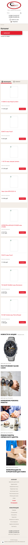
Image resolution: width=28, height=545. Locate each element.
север (14, 498)
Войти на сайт (15, 19)
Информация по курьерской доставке (16, 471)
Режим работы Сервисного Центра (9, 436)
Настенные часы (14, 491)
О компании (14, 512)
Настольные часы (14, 493)
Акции (14, 500)
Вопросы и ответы (14, 519)
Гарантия (14, 517)
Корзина (15, 21)
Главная (14, 510)
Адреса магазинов (14, 524)
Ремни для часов (14, 495)
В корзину (22, 109)
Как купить (14, 514)
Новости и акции (8, 334)
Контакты (14, 526)
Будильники (14, 484)
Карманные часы (14, 486)
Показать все (21, 334)
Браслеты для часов (14, 482)
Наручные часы (14, 488)
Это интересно (14, 521)
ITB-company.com (21, 541)
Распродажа (14, 502)
